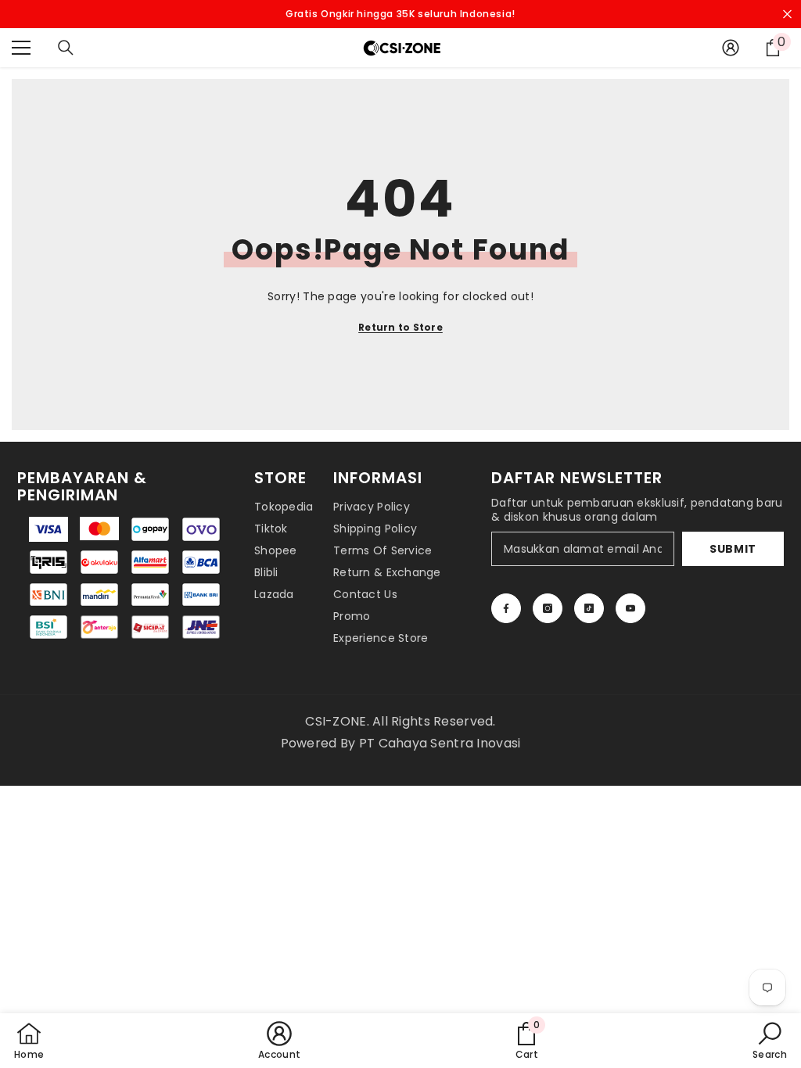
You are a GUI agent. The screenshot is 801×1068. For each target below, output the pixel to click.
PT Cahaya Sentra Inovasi (440, 743)
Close (787, 14)
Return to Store (400, 327)
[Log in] (730, 48)
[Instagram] (547, 608)
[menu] (21, 47)
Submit (732, 549)
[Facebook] (506, 608)
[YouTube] (630, 608)
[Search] (65, 47)
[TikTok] (589, 608)
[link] (526, 1040)
